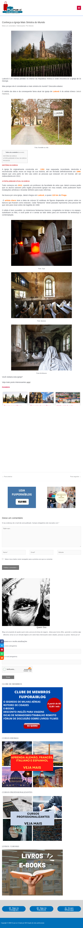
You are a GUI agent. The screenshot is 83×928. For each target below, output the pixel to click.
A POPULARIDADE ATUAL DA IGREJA (15, 158)
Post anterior (7, 476)
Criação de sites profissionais (35, 923)
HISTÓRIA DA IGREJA (10, 156)
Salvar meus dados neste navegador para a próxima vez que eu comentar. (29, 559)
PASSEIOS (6, 160)
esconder (21, 152)
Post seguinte (75, 476)
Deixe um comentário (9, 26)
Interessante (21, 26)
